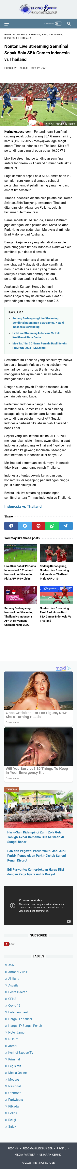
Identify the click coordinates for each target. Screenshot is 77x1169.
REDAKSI (13, 1148)
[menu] (9, 23)
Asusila (13, 985)
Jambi (12, 1046)
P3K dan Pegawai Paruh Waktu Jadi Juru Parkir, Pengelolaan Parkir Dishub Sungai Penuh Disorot (36, 855)
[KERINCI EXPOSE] (38, 9)
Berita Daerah (17, 992)
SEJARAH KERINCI (50, 1154)
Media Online (17, 1073)
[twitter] (25, 526)
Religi (12, 1120)
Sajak (12, 1126)
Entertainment (18, 1012)
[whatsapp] (52, 526)
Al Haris (13, 979)
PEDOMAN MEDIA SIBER (38, 1148)
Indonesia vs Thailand (23, 506)
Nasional (14, 1086)
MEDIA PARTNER (25, 1154)
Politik (12, 1113)
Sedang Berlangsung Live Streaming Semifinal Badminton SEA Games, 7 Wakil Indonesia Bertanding (38, 323)
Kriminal (14, 1059)
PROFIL (61, 1148)
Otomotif (14, 1093)
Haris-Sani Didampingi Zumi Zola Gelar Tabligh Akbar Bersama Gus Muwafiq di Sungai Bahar (35, 837)
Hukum (13, 1039)
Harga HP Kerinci (20, 1019)
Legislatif (14, 1066)
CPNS (12, 999)
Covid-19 (14, 1005)
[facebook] (11, 526)
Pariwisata (15, 1100)
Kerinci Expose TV (20, 1053)
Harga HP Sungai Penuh (25, 1026)
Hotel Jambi (16, 1032)
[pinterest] (38, 526)
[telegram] (66, 526)
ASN (11, 965)
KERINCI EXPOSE (44, 1162)
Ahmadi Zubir (17, 972)
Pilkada (13, 1106)
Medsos (13, 1079)
